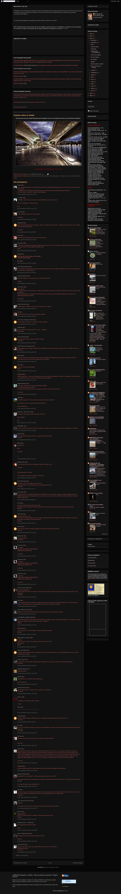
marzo (93, 86)
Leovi (19, 235)
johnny (19, 355)
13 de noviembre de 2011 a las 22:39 (27, 786)
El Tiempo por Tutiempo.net (95, 538)
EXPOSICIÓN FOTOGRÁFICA (95, 52)
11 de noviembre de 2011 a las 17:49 (27, 745)
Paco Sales (20, 492)
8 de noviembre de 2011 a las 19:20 (26, 308)
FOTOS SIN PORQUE (95, 228)
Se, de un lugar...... (96, 57)
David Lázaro (21, 659)
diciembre (93, 40)
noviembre (94, 42)
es (68, 881)
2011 (91, 38)
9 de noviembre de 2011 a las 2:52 (26, 477)
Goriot (19, 185)
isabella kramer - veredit (24, 822)
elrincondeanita (21, 336)
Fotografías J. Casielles (58, 176)
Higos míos (98, 371)
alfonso (19, 697)
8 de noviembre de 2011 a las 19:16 (26, 301)
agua (29, 176)
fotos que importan (95, 262)
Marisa (19, 736)
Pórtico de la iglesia (96, 55)
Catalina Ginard (21, 304)
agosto (93, 74)
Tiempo (90, 544)
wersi (18, 503)
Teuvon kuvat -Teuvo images (98, 325)
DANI (18, 397)
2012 (91, 36)
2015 (91, 33)
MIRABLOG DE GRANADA (97, 417)
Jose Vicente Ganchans (24, 800)
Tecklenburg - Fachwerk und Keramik (99, 349)
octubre (93, 70)
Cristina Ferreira (21, 687)
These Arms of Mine (101, 275)
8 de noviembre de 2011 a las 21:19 (26, 361)
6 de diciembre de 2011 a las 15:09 (26, 852)
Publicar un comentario (22, 855)
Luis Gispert (94, 59)
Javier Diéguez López (23, 609)
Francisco (20, 545)
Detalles (93, 61)
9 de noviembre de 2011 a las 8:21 (26, 499)
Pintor (92, 44)
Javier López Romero (23, 833)
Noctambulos (91, 560)
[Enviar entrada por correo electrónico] (48, 174)
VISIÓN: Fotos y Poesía (96, 493)
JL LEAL (19, 211)
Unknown (20, 514)
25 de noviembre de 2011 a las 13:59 (27, 841)
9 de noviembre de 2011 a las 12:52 (26, 597)
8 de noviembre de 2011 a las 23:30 (26, 422)
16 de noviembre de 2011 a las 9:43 (26, 819)
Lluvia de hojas (95, 46)
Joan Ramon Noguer (23, 266)
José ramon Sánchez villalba (25, 319)
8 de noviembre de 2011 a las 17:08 (26, 194)
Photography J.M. (95, 405)
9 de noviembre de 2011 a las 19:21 (26, 634)
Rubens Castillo (21, 650)
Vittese (19, 811)
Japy (18, 600)
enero (92, 90)
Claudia (19, 676)
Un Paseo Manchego (95, 239)
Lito (18, 725)
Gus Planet (20, 287)
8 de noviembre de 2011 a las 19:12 (26, 283)
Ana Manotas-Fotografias (97, 451)
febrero (93, 88)
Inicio (50, 863)
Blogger (66, 890)
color (50, 176)
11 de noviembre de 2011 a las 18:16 (27, 762)
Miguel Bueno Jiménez (23, 637)
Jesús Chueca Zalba (23, 587)
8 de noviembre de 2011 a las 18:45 (26, 239)
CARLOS (19, 327)
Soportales (93, 49)
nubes (69, 176)
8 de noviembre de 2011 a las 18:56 (26, 250)
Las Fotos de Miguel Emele (97, 369)
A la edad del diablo (95, 523)
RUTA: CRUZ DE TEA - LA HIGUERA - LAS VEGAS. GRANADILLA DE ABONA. (101, 398)
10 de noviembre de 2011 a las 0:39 (26, 665)
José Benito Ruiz (92, 557)
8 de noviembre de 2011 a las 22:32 (26, 380)
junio (92, 79)
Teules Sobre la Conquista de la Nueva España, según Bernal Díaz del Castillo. (98, 431)
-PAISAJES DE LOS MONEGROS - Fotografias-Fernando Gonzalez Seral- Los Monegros (97, 465)
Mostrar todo (104, 534)
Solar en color (99, 264)
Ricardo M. (20, 535)
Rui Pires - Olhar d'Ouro (24, 411)
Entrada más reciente (20, 863)
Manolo (19, 526)
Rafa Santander (21, 481)
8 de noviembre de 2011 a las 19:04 (26, 263)
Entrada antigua (78, 863)
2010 (91, 93)
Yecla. (15, 177)
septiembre (94, 72)
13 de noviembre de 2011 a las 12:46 (27, 770)
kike (18, 789)
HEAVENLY (93, 274)
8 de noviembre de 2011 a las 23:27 (26, 408)
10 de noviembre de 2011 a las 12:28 (27, 673)
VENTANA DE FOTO (95, 358)
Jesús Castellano (22, 276)
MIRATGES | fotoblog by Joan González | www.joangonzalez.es (96, 439)
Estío (97, 494)
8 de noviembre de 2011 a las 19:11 (26, 272)
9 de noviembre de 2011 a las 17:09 (26, 625)
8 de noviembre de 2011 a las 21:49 (26, 370)
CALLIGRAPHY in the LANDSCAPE (95, 481)
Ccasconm (20, 243)
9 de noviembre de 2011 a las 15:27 (26, 614)
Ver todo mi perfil (97, 17)
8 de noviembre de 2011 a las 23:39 (26, 430)
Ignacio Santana (22, 774)
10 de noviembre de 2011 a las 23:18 (27, 712)
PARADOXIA (93, 428)
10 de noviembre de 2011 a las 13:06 (27, 684)
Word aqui (25, 102)
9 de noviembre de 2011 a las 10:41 (26, 532)
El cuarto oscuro (92, 565)
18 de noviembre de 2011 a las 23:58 (27, 830)
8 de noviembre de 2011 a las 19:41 (26, 324)
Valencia (78, 176)
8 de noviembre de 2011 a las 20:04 (26, 342)
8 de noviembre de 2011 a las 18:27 (26, 232)
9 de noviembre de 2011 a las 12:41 (26, 556)
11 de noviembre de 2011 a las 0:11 (26, 722)
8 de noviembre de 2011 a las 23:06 (26, 394)
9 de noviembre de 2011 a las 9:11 (26, 523)
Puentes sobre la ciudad (24, 115)
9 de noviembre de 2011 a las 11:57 (26, 541)
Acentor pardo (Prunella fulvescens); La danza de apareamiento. (99, 243)
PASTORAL (20, 426)
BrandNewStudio (22, 668)
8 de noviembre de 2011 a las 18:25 (26, 219)
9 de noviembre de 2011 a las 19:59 (26, 647)
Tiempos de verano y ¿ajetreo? (97, 507)
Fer (18, 312)
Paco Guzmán (91, 563)
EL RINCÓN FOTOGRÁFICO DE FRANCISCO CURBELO (97, 393)
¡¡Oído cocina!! (94, 251)
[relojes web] (91, 109)
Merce (19, 443)
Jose (18, 364)
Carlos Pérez (20, 844)
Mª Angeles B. (98, 14)
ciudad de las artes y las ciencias (39, 176)
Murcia (67, 882)
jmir (91, 512)
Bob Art (19, 433)
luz (66, 176)
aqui (44, 102)
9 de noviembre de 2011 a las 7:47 (26, 488)
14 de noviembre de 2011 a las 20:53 (27, 808)
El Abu (19, 254)
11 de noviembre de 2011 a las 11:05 (27, 732)
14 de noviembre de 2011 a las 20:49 (27, 797)
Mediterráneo (21, 462)
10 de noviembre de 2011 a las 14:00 (27, 693)
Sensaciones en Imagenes (24, 346)
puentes (73, 176)
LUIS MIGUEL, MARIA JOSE (25, 617)
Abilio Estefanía (21, 383)
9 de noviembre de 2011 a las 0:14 (26, 439)
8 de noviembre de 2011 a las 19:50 (26, 333)
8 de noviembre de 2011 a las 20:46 (26, 352)
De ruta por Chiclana (101, 359)
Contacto (65, 28)
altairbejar (20, 222)
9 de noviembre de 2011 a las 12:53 (26, 606)
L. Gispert (20, 197)
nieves (19, 748)
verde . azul (93, 381)
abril (92, 83)
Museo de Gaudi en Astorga (96, 66)
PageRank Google (92, 6)
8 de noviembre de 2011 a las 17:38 (26, 208)
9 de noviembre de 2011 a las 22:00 (26, 656)
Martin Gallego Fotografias (97, 297)
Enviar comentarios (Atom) (52, 867)
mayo (92, 81)
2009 (91, 95)
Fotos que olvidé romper (96, 285)
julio (92, 77)
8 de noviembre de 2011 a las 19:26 (26, 316)
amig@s (93, 578)
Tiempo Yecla (91, 546)
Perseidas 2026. (100, 418)
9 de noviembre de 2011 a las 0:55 (26, 458)
